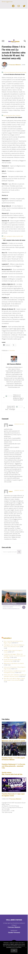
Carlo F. (11, 491)
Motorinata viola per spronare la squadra (13, 741)
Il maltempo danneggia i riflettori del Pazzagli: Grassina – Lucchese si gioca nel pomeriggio (14, 655)
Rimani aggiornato (7, 1)
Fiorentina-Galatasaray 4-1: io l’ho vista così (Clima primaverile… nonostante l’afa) (13, 766)
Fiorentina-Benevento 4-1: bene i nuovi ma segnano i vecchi (13, 795)
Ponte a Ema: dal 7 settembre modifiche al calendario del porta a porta (15, 675)
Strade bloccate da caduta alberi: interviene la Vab (12, 660)
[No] (26, 947)
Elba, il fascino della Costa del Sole (12, 774)
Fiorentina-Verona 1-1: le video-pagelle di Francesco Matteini (13, 759)
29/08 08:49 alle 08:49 (19, 424)
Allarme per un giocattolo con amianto (14, 663)
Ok (14, 950)
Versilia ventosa (6, 772)
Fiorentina (12, 350)
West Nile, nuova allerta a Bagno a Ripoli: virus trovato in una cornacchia (14, 679)
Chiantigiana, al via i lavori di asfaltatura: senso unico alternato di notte (14, 645)
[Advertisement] (14, 23)
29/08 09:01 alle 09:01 (19, 490)
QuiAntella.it (7, 638)
